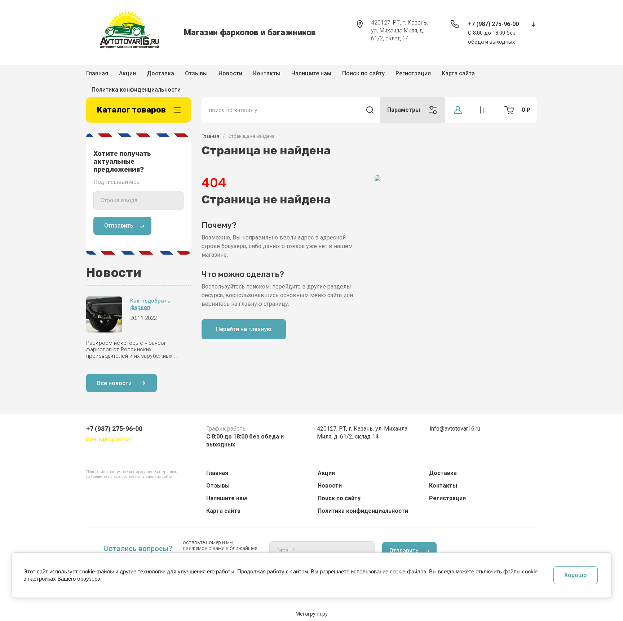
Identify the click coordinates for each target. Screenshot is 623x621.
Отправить (118, 215)
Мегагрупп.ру (312, 614)
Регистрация (413, 75)
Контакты (266, 75)
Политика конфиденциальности (363, 510)
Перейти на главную (243, 318)
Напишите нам (311, 75)
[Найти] (370, 99)
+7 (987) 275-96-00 (493, 24)
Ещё (439, 76)
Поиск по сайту (363, 75)
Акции (127, 75)
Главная (97, 75)
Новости (230, 75)
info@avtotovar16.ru (455, 428)
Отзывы (196, 75)
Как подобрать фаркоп (150, 293)
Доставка (160, 75)
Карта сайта (223, 510)
